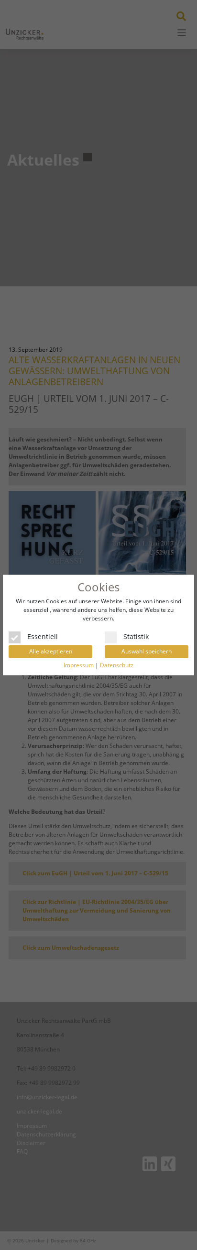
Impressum (79, 665)
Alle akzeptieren (50, 651)
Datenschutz (116, 665)
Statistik (136, 636)
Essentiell (42, 636)
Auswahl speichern (146, 651)
